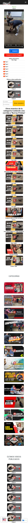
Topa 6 (6, 73)
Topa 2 (6, 64)
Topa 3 (6, 66)
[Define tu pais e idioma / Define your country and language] (4, 519)
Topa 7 (6, 76)
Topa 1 (6, 61)
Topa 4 (6, 69)
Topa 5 (6, 71)
